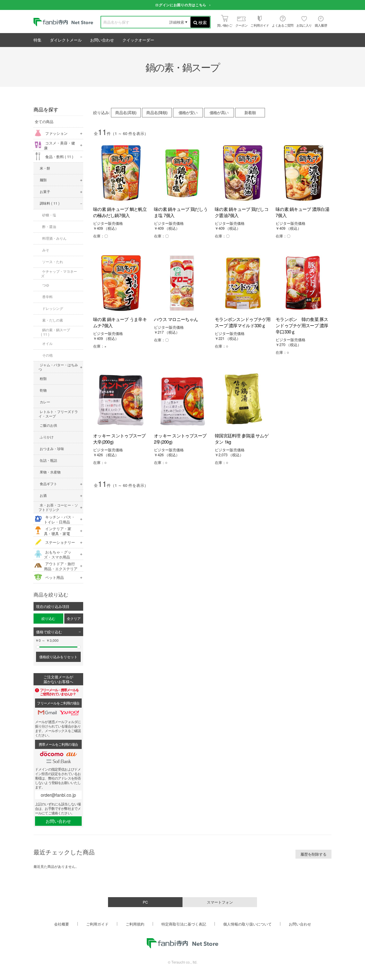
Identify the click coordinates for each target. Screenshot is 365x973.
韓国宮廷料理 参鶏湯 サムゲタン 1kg (241, 438)
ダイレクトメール (66, 40)
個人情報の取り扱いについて (247, 924)
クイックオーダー (138, 40)
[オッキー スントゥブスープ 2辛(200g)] (182, 399)
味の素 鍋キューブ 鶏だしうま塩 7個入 (181, 212)
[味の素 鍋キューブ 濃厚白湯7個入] (303, 173)
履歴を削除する (313, 854)
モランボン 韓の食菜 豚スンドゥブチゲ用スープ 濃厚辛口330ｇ (302, 325)
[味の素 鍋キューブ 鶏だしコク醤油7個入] (243, 173)
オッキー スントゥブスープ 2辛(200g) (180, 438)
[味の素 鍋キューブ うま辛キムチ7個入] (121, 283)
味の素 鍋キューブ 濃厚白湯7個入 (302, 212)
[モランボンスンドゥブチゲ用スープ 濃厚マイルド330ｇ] (243, 283)
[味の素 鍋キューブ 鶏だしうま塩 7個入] (182, 173)
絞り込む (48, 618)
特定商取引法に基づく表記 (183, 924)
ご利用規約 (135, 924)
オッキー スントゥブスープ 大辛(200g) (119, 438)
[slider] (37, 647)
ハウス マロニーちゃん (176, 319)
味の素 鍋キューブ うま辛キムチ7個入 (120, 322)
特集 (37, 40)
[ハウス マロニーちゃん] (182, 283)
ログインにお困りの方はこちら (180, 4)
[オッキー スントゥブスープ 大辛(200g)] (121, 399)
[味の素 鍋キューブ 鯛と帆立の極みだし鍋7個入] (121, 173)
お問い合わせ (102, 40)
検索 (202, 22)
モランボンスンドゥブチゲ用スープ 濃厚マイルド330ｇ (243, 322)
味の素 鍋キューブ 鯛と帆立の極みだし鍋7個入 (120, 212)
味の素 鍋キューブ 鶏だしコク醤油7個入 (241, 212)
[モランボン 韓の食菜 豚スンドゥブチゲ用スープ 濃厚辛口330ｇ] (303, 283)
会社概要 (61, 924)
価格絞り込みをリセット (58, 656)
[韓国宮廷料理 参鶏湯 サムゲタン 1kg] (243, 399)
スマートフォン (220, 902)
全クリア (74, 618)
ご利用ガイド (97, 924)
